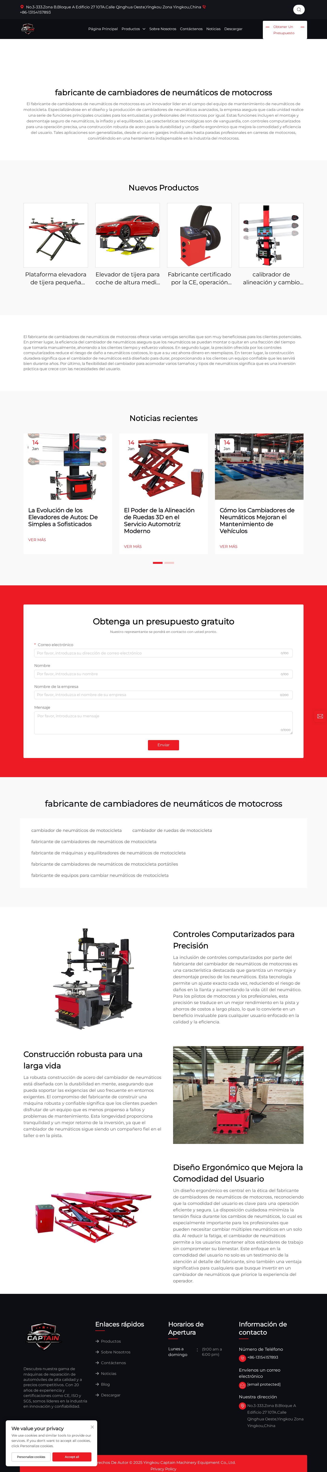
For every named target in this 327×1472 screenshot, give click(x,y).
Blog (105, 1384)
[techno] (43, 1336)
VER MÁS (37, 540)
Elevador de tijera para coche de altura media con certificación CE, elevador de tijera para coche (128, 278)
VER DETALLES (55, 235)
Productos (131, 29)
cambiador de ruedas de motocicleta (172, 830)
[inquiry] (320, 716)
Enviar (163, 745)
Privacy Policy (163, 1469)
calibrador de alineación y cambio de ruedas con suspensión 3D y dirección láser (271, 278)
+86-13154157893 (262, 1357)
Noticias (213, 29)
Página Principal (103, 29)
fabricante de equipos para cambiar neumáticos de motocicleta (100, 875)
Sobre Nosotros (162, 29)
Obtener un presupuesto (283, 30)
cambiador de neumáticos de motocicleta (76, 830)
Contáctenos (191, 29)
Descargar (233, 29)
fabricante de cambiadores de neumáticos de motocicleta (94, 841)
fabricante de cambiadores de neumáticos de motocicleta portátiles (104, 864)
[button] (158, 563)
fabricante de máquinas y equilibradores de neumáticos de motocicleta (108, 853)
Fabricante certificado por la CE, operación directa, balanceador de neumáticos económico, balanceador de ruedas (199, 278)
